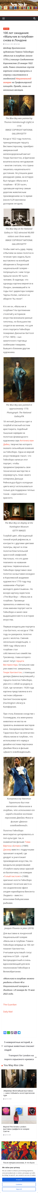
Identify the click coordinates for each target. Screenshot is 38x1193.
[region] (19, 1179)
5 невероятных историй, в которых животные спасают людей (19, 1046)
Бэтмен (17, 845)
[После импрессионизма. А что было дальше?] (19, 1143)
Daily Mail (8, 1011)
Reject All (19, 1189)
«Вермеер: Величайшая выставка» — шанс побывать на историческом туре (19, 1093)
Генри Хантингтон (12, 672)
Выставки (6, 28)
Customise (19, 1184)
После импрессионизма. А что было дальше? (19, 1163)
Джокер (7, 849)
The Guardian (10, 1004)
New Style (17, 44)
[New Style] (19, 1)
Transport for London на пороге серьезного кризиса (19, 1057)
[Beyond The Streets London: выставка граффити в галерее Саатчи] (19, 1107)
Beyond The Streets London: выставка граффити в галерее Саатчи (16, 1129)
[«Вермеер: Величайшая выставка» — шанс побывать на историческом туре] (19, 1071)
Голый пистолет (12, 876)
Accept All (19, 1179)
